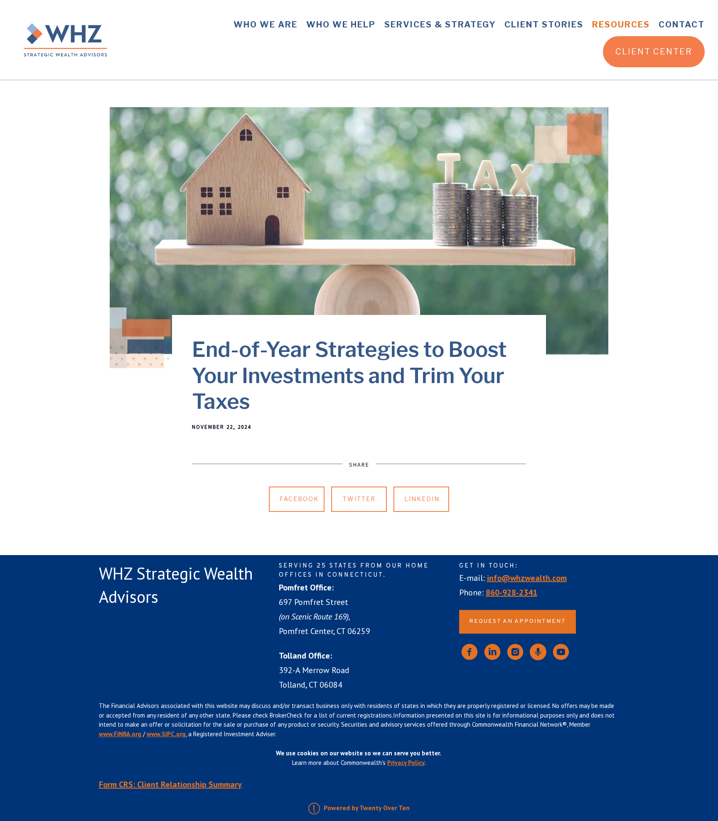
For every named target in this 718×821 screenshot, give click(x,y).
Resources (621, 24)
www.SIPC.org (166, 734)
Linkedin (422, 498)
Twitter (359, 498)
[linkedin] (492, 652)
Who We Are (266, 24)
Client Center (653, 52)
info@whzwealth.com (527, 578)
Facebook (299, 498)
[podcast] (538, 652)
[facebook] (469, 652)
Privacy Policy (406, 763)
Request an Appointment (517, 621)
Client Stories (543, 24)
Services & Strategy (440, 24)
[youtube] (561, 652)
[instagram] (515, 652)
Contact (682, 24)
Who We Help (341, 24)
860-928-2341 (511, 592)
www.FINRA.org (120, 734)
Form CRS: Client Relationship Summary (170, 784)
